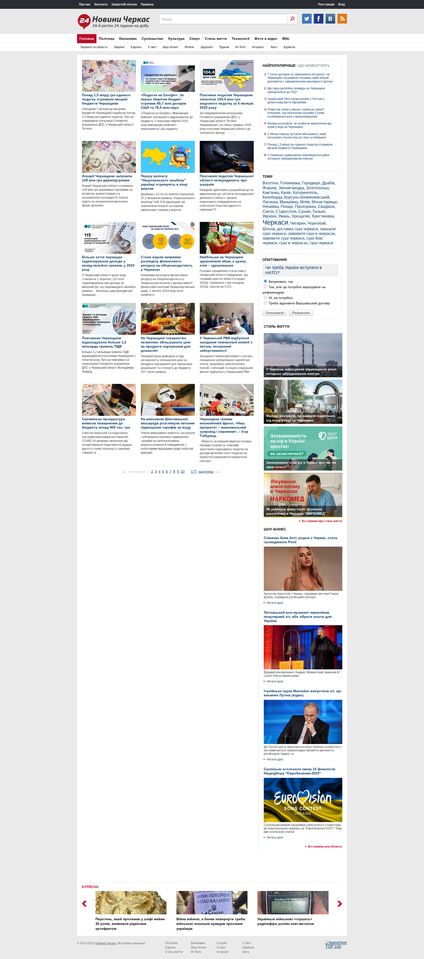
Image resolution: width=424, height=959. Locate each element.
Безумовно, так (280, 282)
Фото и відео (265, 39)
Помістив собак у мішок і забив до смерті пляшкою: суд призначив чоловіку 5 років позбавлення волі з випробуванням (295, 113)
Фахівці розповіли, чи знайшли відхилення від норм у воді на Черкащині (299, 125)
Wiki (285, 39)
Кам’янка (271, 192)
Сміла (268, 211)
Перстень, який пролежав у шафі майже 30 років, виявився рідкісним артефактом (130, 924)
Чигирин (297, 223)
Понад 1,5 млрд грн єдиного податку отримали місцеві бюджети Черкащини (299, 146)
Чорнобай (316, 223)
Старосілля (286, 211)
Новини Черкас (106, 943)
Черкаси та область (93, 47)
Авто (274, 47)
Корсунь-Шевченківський (306, 197)
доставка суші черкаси (297, 229)
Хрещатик (301, 216)
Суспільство (152, 39)
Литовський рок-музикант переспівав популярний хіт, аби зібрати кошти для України (297, 616)
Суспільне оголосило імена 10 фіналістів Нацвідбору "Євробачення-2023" (299, 771)
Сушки (304, 211)
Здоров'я (206, 47)
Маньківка (289, 202)
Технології (241, 39)
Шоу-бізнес (170, 47)
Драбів (328, 183)
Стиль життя (216, 39)
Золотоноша (317, 188)
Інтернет (258, 47)
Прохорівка (305, 206)
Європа (136, 47)
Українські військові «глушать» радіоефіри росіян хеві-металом (285, 921)
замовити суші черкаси (283, 238)
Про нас (85, 4)
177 (194, 471)
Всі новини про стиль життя (322, 521)
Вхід (341, 4)
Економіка (128, 39)
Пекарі (287, 206)
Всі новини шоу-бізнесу (325, 846)
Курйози (289, 47)
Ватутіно (270, 183)
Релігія (189, 47)
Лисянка (270, 202)
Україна (119, 47)
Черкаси (275, 222)
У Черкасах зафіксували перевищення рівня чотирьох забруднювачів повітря (298, 156)
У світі (152, 47)
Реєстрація (326, 4)
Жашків (270, 188)
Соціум (221, 943)
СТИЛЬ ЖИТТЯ (276, 326)
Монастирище (324, 202)
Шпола (269, 229)
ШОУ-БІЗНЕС (275, 529)
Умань (284, 216)
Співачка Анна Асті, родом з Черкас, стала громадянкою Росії (300, 540)
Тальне (318, 211)
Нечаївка (271, 206)
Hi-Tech (240, 47)
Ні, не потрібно (280, 298)
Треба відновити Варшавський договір (299, 303)
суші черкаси (321, 243)
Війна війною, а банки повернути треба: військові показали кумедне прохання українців (211, 924)
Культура (176, 39)
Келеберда (272, 197)
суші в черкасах (293, 243)
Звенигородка (291, 188)
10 (183, 471)
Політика (106, 39)
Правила (147, 4)
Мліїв (305, 202)
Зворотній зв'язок (124, 4)
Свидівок (326, 206)
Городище (311, 183)
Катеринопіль (305, 192)
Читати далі (274, 602)
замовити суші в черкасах (311, 233)
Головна (87, 39)
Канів (286, 192)
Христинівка (323, 216)
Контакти (100, 4)
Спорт (194, 39)
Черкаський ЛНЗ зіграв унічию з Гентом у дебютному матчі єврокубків (295, 100)
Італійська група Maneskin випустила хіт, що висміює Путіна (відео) (302, 693)
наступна (206, 471)
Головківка (290, 183)
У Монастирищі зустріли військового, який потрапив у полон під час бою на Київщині (296, 135)
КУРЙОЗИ (90, 887)
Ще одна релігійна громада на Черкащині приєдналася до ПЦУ (296, 90)
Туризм (224, 47)
